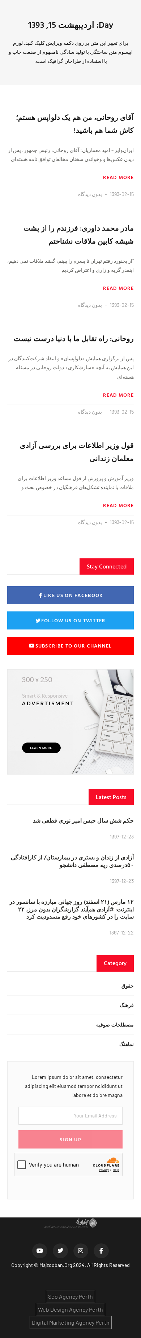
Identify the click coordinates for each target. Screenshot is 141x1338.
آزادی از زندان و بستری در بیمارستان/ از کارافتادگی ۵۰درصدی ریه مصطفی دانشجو (72, 861)
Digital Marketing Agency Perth (71, 1322)
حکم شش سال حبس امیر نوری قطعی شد (83, 820)
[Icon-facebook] (101, 1251)
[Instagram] (81, 1251)
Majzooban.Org (55, 1265)
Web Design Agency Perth (70, 1309)
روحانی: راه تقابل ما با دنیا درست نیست (74, 338)
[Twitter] (60, 1251)
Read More (118, 177)
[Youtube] (39, 1251)
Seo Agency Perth (70, 1296)
